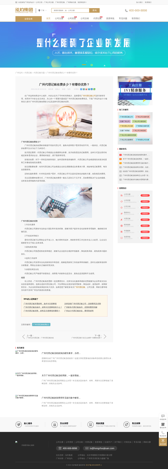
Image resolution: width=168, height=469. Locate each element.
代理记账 (97, 18)
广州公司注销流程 (139, 130)
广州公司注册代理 (142, 117)
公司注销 (85, 18)
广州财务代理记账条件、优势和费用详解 (80, 307)
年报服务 (127, 231)
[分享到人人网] (92, 89)
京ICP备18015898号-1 (94, 465)
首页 (48, 18)
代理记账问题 (39, 73)
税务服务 (127, 225)
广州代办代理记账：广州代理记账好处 (40, 338)
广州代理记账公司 (88, 96)
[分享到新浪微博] (86, 89)
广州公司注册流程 (139, 121)
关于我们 (118, 442)
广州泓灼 (19, 73)
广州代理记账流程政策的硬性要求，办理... (61, 353)
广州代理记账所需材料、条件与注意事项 (40, 304)
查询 (94, 10)
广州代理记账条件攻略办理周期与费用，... (138, 179)
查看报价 (145, 195)
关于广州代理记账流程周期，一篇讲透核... (61, 375)
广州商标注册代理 (142, 126)
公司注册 (59, 18)
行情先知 (127, 442)
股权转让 (127, 212)
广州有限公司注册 (142, 140)
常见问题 (123, 18)
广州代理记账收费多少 (41, 324)
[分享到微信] (94, 89)
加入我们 (139, 2)
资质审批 (110, 18)
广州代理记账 (79, 287)
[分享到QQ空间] (84, 89)
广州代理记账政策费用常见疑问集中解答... (61, 398)
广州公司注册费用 (126, 140)
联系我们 (148, 2)
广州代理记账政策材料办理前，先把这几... (138, 167)
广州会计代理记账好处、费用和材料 (79, 311)
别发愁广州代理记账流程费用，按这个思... (138, 171)
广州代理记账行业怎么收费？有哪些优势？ (87, 338)
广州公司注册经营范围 (128, 135)
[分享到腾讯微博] (89, 89)
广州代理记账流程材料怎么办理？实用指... (138, 175)
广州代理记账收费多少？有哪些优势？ (62, 73)
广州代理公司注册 (126, 126)
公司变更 (72, 18)
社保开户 (108, 442)
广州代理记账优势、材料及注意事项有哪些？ (42, 311)
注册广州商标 (125, 130)
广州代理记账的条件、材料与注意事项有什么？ (43, 307)
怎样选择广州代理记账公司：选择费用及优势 (82, 304)
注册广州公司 (125, 121)
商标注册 (147, 442)
